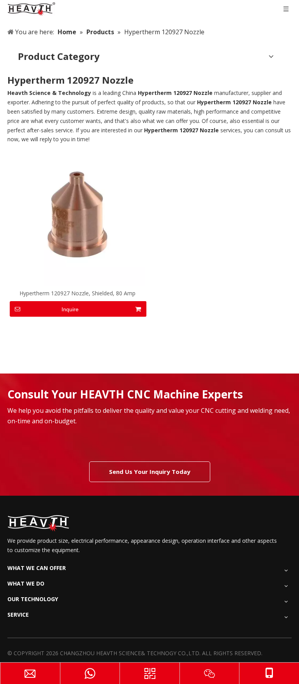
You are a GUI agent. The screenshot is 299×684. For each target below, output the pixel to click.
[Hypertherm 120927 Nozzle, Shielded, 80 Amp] (77, 217)
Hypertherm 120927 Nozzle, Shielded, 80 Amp (77, 293)
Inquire (70, 309)
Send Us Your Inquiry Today (149, 471)
